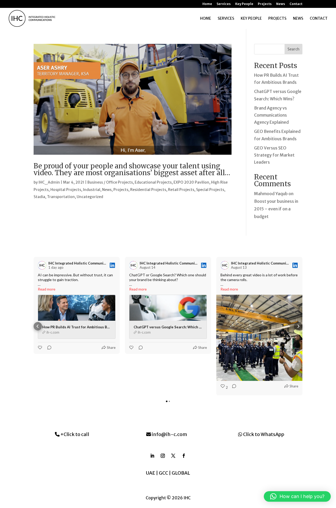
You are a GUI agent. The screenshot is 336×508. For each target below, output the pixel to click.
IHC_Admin (49, 182)
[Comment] (47, 347)
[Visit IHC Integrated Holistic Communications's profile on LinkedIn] (43, 265)
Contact (296, 4)
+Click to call (74, 434)
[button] (38, 326)
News (280, 4)
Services (224, 4)
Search (293, 49)
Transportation (61, 196)
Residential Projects (148, 189)
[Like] (40, 347)
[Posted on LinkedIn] (112, 265)
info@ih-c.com (169, 434)
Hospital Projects (65, 189)
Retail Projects (181, 189)
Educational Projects (153, 182)
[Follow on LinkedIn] (152, 456)
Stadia (39, 196)
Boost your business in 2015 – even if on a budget (276, 209)
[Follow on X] (173, 456)
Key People (244, 4)
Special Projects (210, 189)
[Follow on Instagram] (163, 456)
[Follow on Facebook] (184, 456)
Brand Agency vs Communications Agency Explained (271, 115)
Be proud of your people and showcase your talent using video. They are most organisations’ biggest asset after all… (132, 169)
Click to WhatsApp (263, 434)
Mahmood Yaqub (271, 193)
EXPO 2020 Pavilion (191, 182)
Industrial (91, 189)
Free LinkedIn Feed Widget (170, 410)
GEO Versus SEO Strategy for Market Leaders (274, 155)
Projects (265, 4)
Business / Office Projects (110, 182)
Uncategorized (90, 196)
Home (207, 4)
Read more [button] (46, 289)
